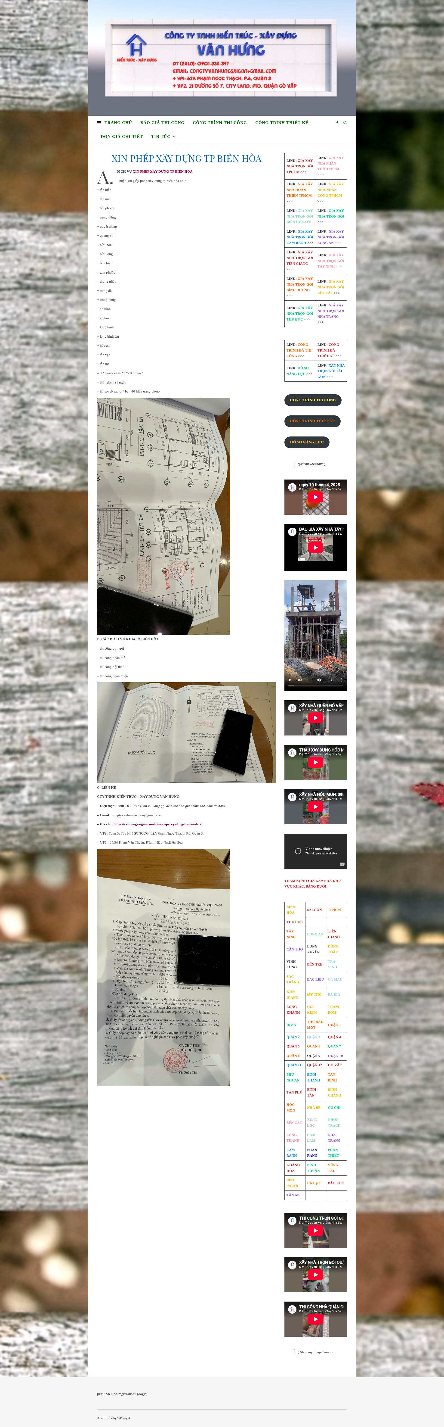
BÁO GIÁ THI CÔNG (162, 122)
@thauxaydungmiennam (315, 1352)
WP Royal (123, 1418)
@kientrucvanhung (312, 464)
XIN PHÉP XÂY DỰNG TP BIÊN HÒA (163, 171)
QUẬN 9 (313, 1056)
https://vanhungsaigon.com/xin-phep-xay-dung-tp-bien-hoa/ (158, 824)
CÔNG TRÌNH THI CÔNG (220, 122)
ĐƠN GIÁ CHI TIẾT (122, 136)
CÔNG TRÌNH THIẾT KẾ (281, 122)
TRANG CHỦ (118, 122)
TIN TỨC (160, 136)
